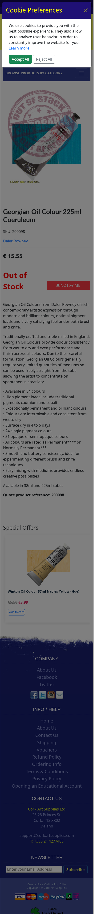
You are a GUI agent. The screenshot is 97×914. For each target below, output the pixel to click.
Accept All (20, 59)
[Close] (85, 10)
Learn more (19, 48)
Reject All (44, 59)
